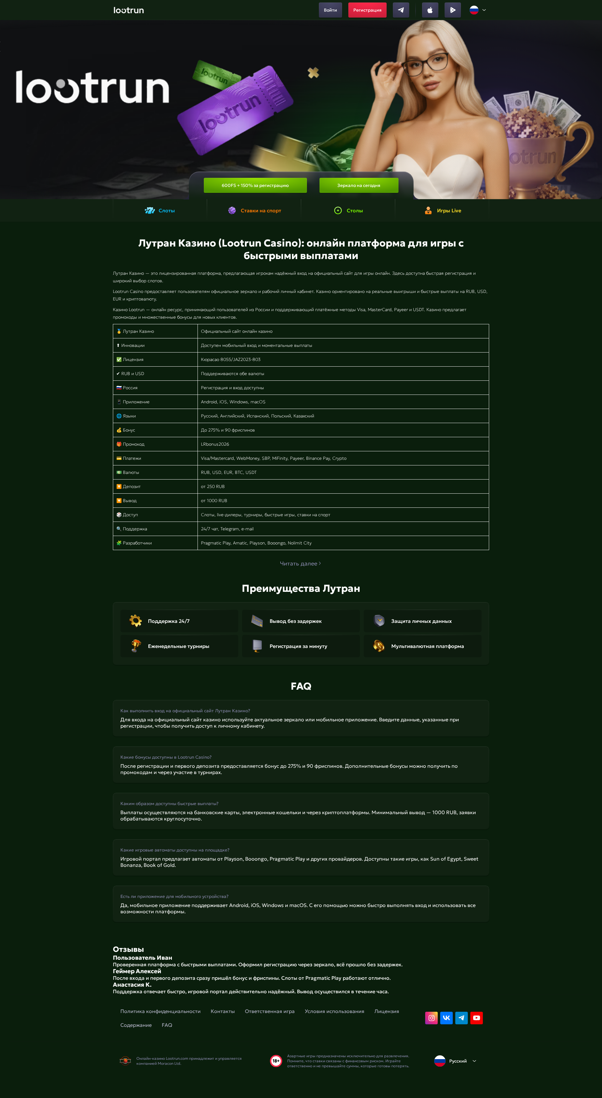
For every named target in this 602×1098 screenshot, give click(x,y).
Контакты (223, 1011)
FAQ (167, 1025)
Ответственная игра (270, 1011)
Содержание (136, 1025)
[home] (129, 10)
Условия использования (334, 1011)
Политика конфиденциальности (160, 1011)
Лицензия (386, 1011)
